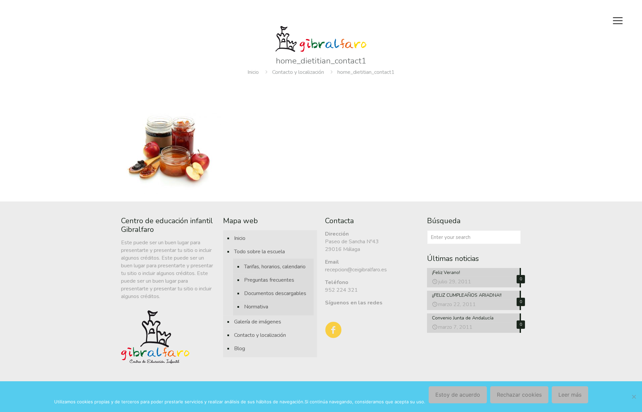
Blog (239, 348)
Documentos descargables (275, 293)
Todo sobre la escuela (259, 251)
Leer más (569, 394)
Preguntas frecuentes (269, 280)
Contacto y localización (298, 72)
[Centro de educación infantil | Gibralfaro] (321, 38)
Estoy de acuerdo (457, 394)
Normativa (256, 306)
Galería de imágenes (257, 321)
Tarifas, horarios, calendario (275, 266)
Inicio (253, 72)
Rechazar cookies (519, 394)
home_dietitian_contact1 (366, 72)
